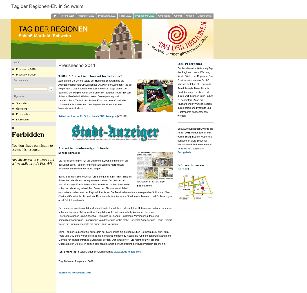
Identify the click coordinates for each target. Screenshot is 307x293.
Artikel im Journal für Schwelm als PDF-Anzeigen (87, 116)
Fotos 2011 (125, 15)
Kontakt (190, 15)
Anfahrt (178, 15)
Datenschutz (205, 15)
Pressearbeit (23, 114)
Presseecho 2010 (26, 69)
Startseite (21, 103)
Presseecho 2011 (144, 15)
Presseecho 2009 (26, 74)
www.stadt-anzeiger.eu (127, 251)
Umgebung (164, 15)
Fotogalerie (184, 152)
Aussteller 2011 (86, 15)
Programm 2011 (107, 15)
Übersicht (21, 108)
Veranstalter (67, 15)
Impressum (22, 119)
